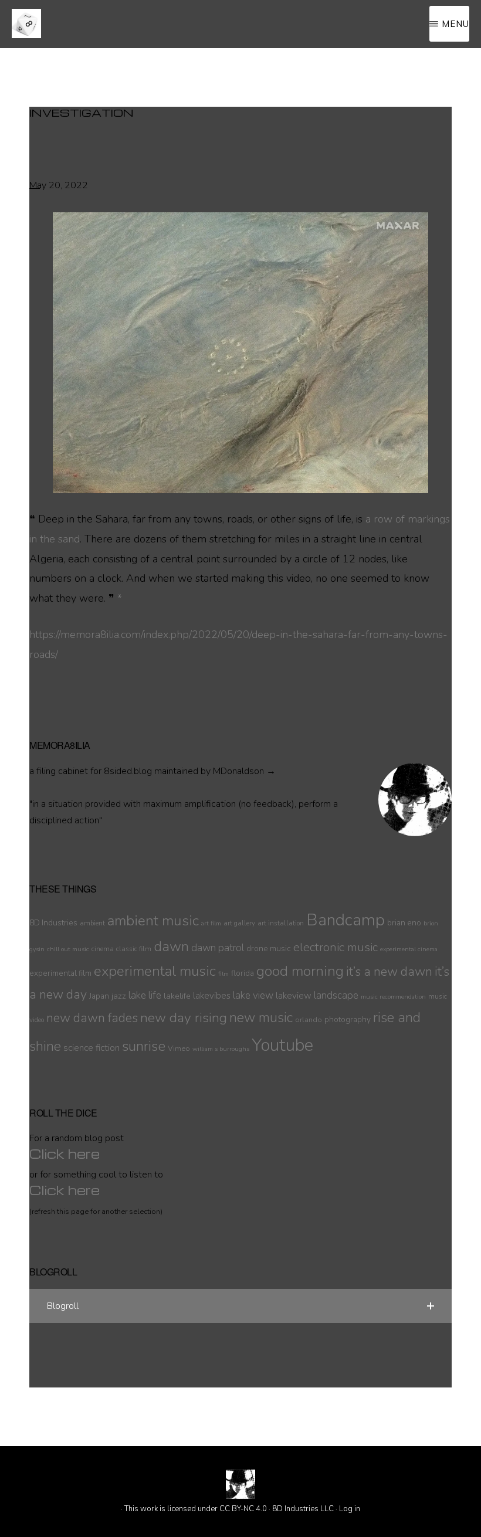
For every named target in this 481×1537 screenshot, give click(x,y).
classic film (133, 949)
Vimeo (179, 1048)
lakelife (177, 996)
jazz (118, 996)
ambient (92, 923)
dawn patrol (217, 948)
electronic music (335, 947)
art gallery (239, 923)
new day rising (183, 1018)
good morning (300, 971)
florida (242, 973)
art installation (281, 923)
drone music (268, 948)
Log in (349, 1509)
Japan (99, 996)
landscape (336, 995)
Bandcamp (345, 920)
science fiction (91, 1047)
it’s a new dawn (389, 971)
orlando (308, 1019)
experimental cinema (409, 949)
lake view (253, 995)
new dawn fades (92, 1018)
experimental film (60, 973)
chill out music (68, 949)
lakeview (293, 996)
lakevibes (212, 996)
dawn (171, 946)
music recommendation (393, 996)
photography (347, 1019)
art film (211, 923)
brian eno (404, 922)
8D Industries (53, 922)
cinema (103, 949)
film (223, 973)
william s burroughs (220, 1048)
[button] (240, 1306)
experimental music (155, 971)
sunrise (143, 1046)
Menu (455, 23)
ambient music (153, 921)
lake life (144, 995)
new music (261, 1018)
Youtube (282, 1045)
